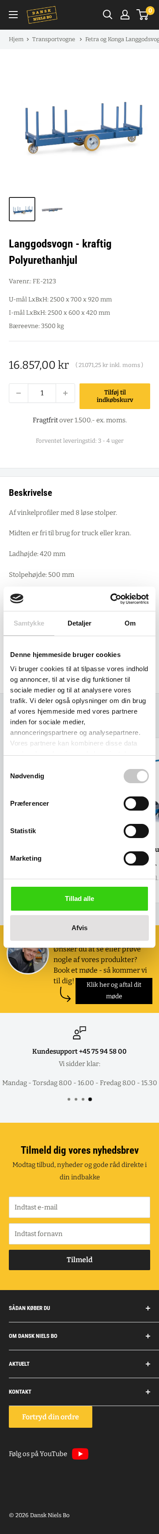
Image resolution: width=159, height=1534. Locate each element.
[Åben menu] (13, 14)
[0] (142, 14)
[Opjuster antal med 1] (65, 393)
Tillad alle (79, 898)
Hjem (16, 39)
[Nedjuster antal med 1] (18, 393)
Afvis (79, 927)
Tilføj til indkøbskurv (115, 396)
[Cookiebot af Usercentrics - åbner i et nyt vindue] (112, 599)
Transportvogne (54, 39)
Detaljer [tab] (80, 623)
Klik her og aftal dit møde (114, 990)
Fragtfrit (45, 420)
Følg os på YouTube (38, 1454)
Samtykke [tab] (29, 623)
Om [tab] (130, 623)
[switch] (136, 803)
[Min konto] (125, 14)
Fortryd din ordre (50, 1417)
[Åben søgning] (108, 14)
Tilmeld (80, 1260)
